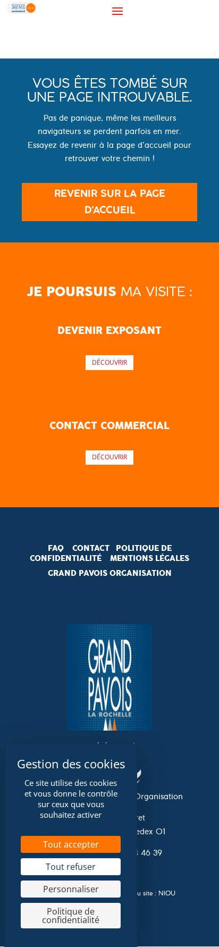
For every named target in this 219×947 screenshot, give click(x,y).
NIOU (166, 894)
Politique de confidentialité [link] (70, 916)
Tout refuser (71, 867)
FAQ (56, 548)
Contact (91, 548)
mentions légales (149, 558)
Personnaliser (71, 889)
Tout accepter (71, 844)
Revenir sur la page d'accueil (109, 201)
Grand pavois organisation (110, 573)
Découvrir (109, 362)
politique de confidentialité (101, 553)
